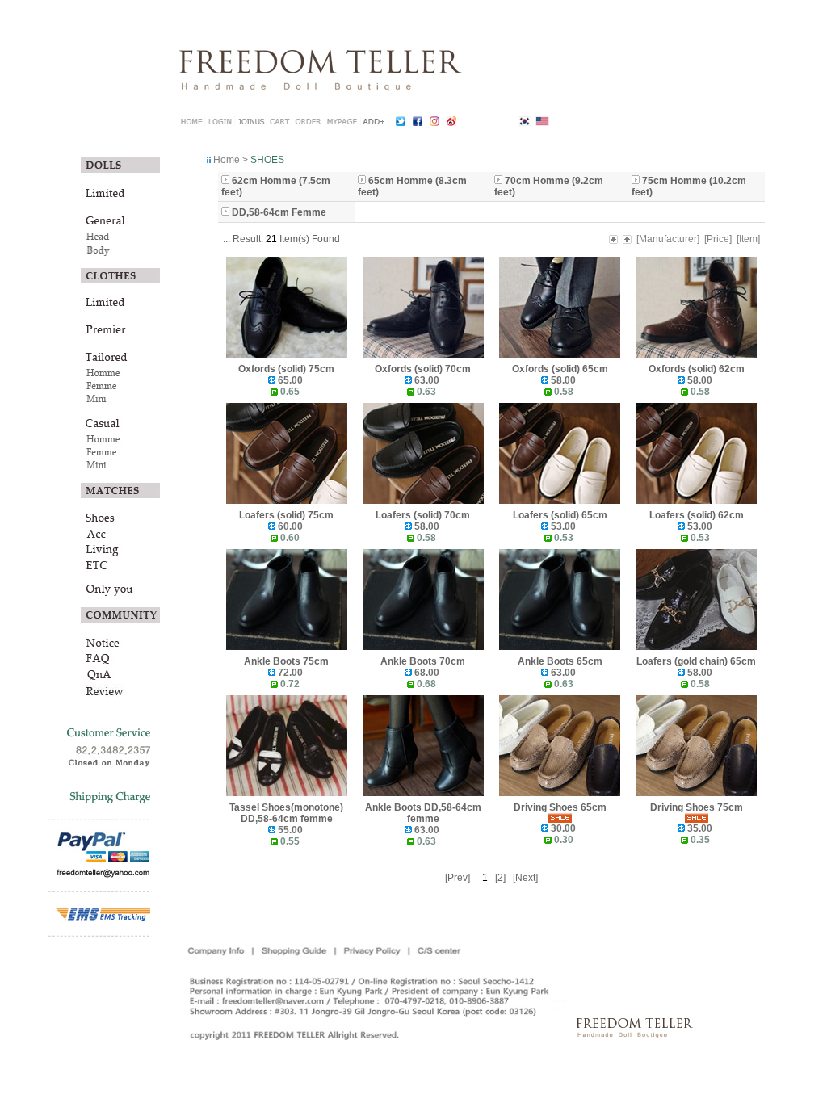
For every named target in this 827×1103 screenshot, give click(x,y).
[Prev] (457, 877)
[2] (500, 877)
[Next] (525, 877)
